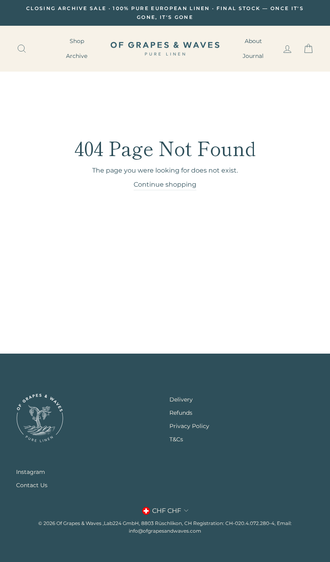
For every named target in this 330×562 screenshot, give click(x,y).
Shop (77, 41)
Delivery (181, 399)
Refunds (180, 413)
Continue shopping (165, 184)
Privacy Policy (189, 426)
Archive (76, 56)
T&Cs (176, 439)
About (253, 41)
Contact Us (31, 485)
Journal (253, 56)
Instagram (30, 472)
